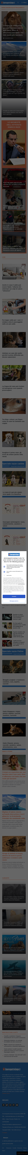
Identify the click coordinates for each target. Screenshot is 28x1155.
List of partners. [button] (21, 584)
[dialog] (14, 577)
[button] (14, 575)
